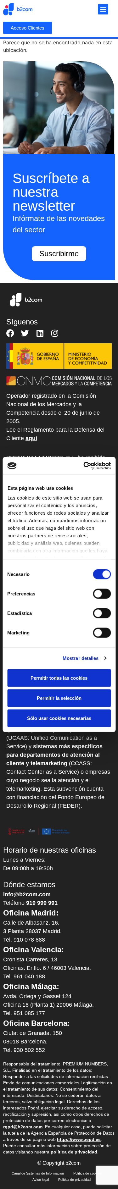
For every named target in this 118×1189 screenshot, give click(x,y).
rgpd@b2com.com (22, 1126)
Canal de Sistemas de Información (38, 1173)
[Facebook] (10, 333)
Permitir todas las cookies (59, 677)
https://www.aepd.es (79, 1139)
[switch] (102, 594)
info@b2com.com (27, 894)
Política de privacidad (74, 1179)
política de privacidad (74, 1151)
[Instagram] (55, 333)
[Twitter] (25, 333)
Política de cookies (87, 1173)
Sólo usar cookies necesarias (59, 718)
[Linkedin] (40, 333)
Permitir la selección (59, 697)
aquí (31, 438)
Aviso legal (40, 1179)
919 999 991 (42, 903)
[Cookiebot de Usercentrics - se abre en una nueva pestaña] (84, 466)
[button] (103, 9)
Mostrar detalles (81, 658)
